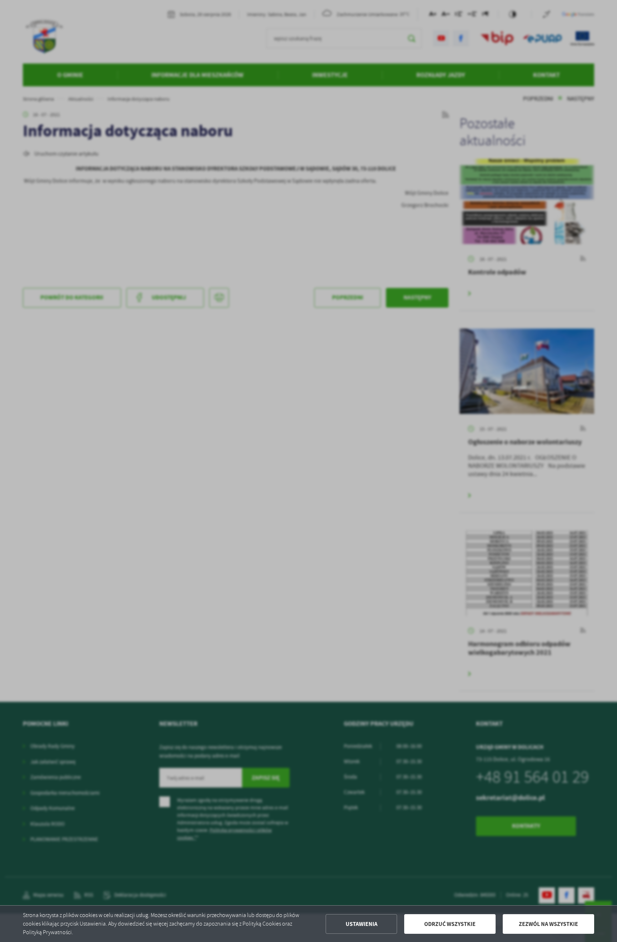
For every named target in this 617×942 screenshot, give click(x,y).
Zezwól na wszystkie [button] (548, 924)
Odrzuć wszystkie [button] (450, 924)
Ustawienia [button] (361, 924)
